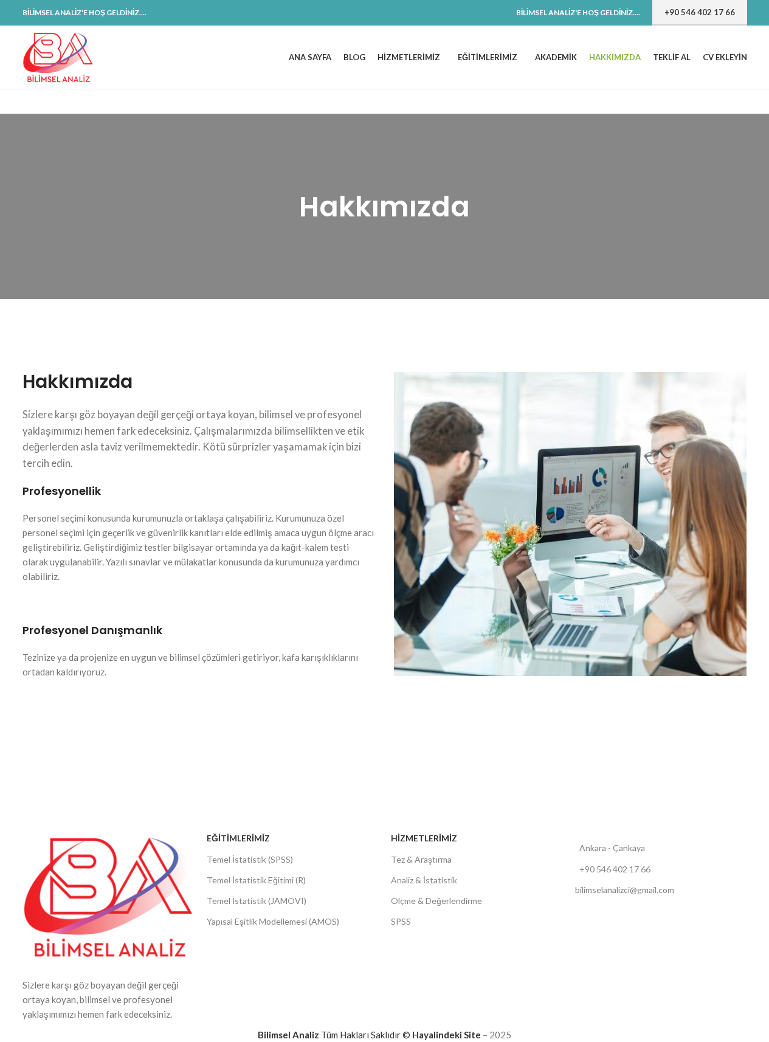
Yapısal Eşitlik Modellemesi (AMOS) (273, 921)
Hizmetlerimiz (424, 838)
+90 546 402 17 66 (699, 12)
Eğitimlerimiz (238, 838)
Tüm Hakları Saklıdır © (335, 1034)
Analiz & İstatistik (424, 880)
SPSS (401, 921)
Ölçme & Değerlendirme (436, 900)
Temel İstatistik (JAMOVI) (256, 900)
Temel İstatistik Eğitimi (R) (256, 880)
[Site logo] (58, 55)
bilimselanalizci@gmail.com (624, 890)
